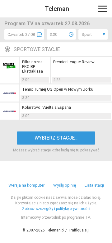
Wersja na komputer (26, 185)
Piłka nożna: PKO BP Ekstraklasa (33, 67)
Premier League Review (74, 62)
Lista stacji (94, 185)
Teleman (57, 8)
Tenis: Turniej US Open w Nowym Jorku (57, 89)
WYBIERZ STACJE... (56, 138)
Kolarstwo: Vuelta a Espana (46, 107)
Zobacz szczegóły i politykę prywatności (56, 209)
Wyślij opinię (64, 185)
